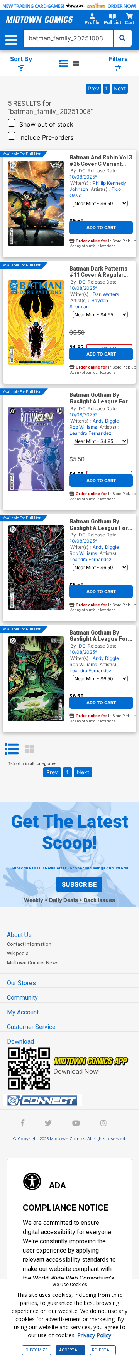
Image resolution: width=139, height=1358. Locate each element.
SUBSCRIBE (79, 884)
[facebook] (23, 1124)
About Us (19, 935)
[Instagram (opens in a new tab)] (103, 1124)
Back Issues (99, 900)
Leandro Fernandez (91, 433)
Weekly (33, 900)
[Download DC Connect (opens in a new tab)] (72, 1100)
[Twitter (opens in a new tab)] (48, 1124)
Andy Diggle (106, 421)
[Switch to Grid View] (29, 749)
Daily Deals (63, 900)
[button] (92, 20)
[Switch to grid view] (76, 63)
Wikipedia (18, 953)
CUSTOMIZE (36, 1350)
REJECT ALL (103, 1350)
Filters (118, 59)
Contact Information (29, 944)
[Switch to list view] (63, 63)
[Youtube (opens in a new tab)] (76, 1124)
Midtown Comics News (33, 962)
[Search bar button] (122, 38)
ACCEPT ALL (70, 1350)
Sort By (21, 59)
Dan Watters (106, 294)
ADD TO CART (101, 227)
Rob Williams (83, 427)
